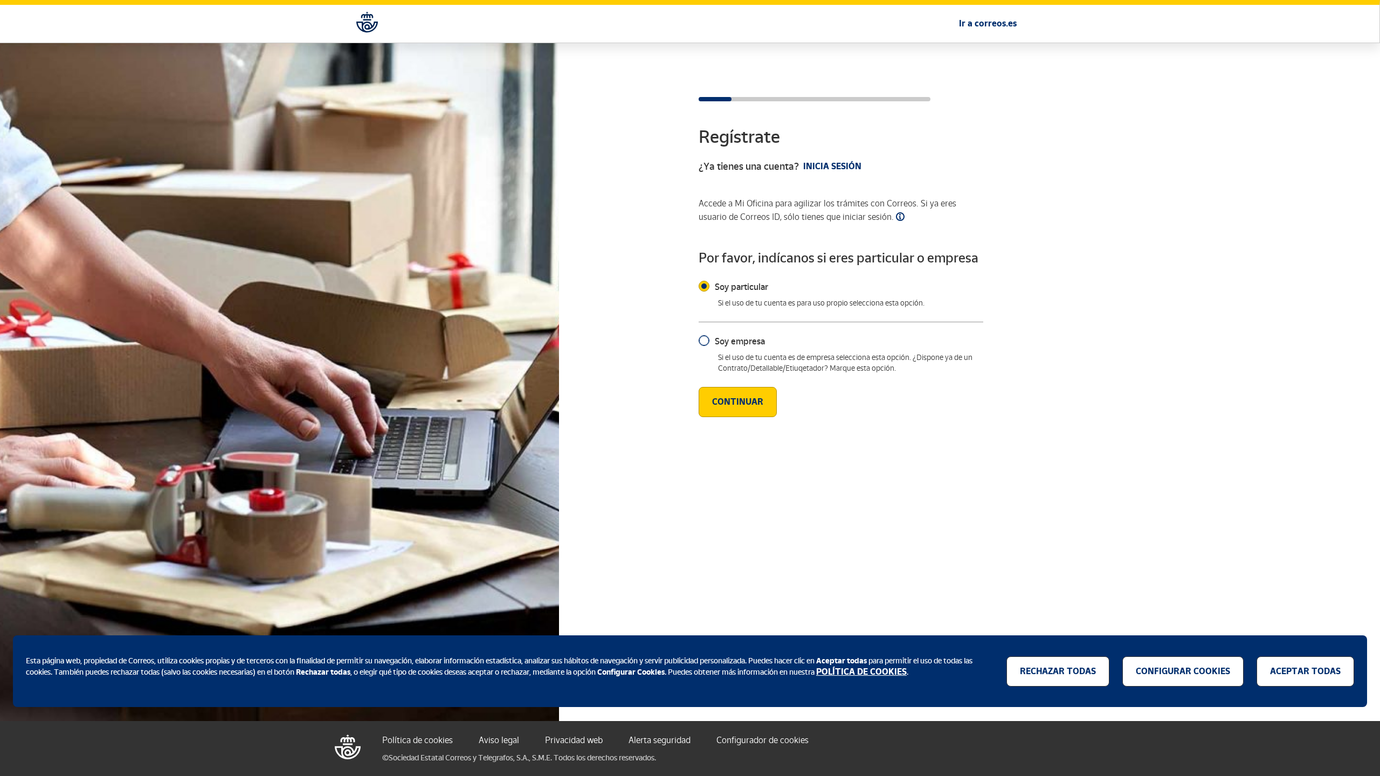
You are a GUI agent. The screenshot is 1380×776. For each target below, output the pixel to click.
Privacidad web (574, 740)
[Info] (900, 216)
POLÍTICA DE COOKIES (861, 672)
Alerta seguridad (660, 740)
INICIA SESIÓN (832, 166)
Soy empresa (740, 341)
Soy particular (741, 287)
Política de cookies (417, 740)
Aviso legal (499, 740)
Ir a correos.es (988, 23)
